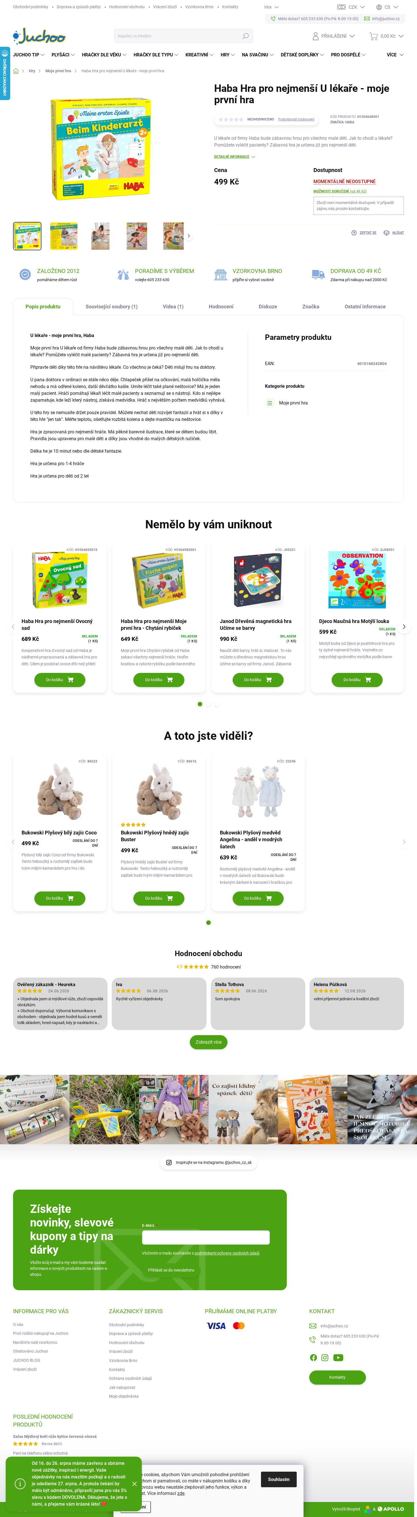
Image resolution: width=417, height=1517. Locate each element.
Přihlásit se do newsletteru (171, 1270)
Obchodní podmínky (30, 7)
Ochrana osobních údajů (130, 1378)
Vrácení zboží (165, 7)
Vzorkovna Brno (199, 7)
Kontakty (230, 7)
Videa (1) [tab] (173, 307)
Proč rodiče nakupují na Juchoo (40, 1333)
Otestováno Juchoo (30, 1351)
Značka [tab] (310, 307)
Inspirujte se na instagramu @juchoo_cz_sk (214, 1162)
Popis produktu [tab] (43, 307)
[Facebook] (313, 1356)
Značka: (342, 122)
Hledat (245, 36)
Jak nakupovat (122, 1387)
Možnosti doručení (340, 191)
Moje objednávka (124, 1396)
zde (180, 1493)
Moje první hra (293, 403)
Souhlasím (279, 1479)
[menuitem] (29, 54)
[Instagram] (325, 1356)
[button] (200, 704)
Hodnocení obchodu (127, 7)
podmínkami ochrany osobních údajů (227, 1253)
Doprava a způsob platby (79, 7)
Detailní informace (231, 157)
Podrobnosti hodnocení (296, 119)
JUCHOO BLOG (26, 1360)
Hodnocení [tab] (221, 307)
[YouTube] (338, 1356)
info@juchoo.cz (334, 1326)
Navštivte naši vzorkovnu (35, 1342)
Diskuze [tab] (268, 307)
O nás (18, 1324)
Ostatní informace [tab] (365, 307)
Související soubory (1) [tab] (112, 307)
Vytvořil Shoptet (346, 1509)
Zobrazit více (209, 1042)
